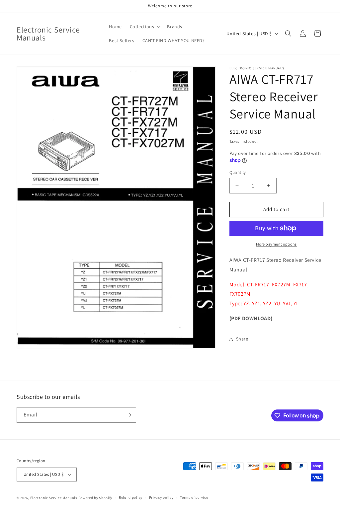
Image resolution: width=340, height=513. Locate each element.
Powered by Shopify (95, 497)
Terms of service (194, 497)
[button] (144, 27)
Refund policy (130, 497)
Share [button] (242, 339)
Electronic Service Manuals (53, 497)
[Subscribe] (128, 415)
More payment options (276, 244)
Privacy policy (161, 497)
